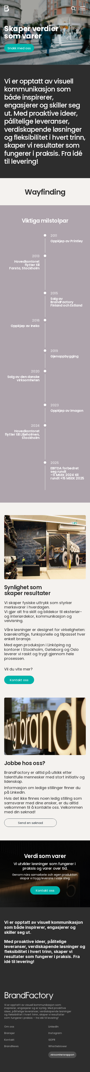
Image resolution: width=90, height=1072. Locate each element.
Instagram (55, 1033)
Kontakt (9, 1040)
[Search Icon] (73, 8)
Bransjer (9, 1033)
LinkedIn (53, 1026)
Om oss (9, 1026)
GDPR (51, 1040)
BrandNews (11, 1046)
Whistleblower (57, 1046)
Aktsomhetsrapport (62, 1054)
